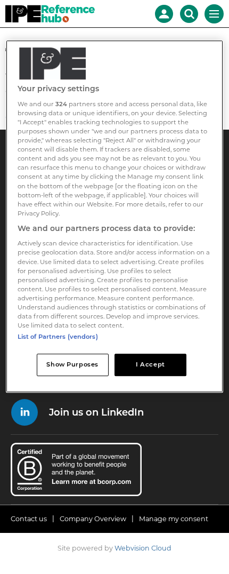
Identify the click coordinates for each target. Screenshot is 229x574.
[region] (115, 217)
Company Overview (93, 519)
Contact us (29, 519)
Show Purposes (72, 364)
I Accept (150, 364)
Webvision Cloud (142, 548)
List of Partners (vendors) (58, 336)
